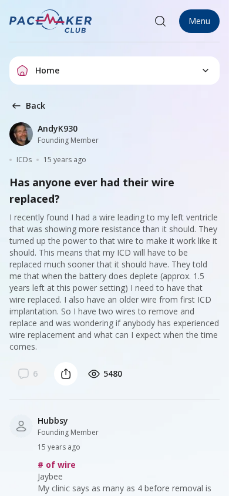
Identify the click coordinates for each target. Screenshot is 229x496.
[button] (51, 21)
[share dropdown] (66, 374)
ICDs (24, 160)
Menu (199, 20)
